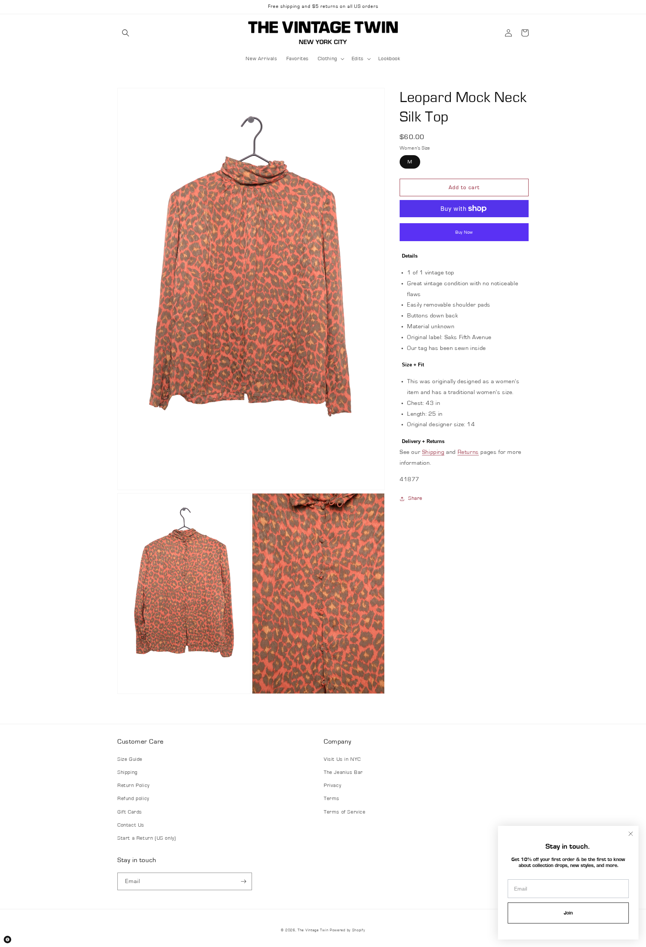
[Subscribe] (243, 881)
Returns (468, 452)
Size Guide (129, 759)
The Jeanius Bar (343, 772)
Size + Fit (413, 365)
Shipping (433, 452)
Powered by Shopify (347, 930)
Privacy (332, 785)
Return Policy (133, 785)
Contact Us (130, 825)
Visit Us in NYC (342, 759)
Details (410, 256)
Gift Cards (129, 812)
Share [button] (415, 498)
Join (568, 913)
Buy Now (464, 232)
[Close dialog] (631, 834)
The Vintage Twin (313, 930)
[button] (125, 33)
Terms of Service (345, 812)
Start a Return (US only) (146, 838)
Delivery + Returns (423, 441)
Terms (331, 798)
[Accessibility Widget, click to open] (7, 939)
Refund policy (133, 798)
